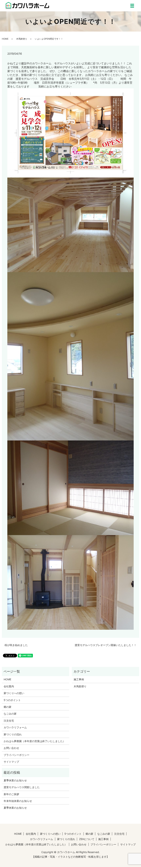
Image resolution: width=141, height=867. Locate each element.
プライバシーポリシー (16, 754)
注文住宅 (9, 720)
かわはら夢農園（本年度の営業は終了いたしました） (34, 741)
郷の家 (7, 706)
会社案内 (9, 686)
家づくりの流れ (13, 734)
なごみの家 (10, 713)
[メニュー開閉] (132, 6)
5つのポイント (12, 700)
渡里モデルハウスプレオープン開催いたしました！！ (105, 645)
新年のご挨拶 (11, 794)
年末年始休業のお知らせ (18, 800)
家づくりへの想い (14, 693)
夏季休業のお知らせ (15, 780)
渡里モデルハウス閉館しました (22, 787)
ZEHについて (86, 839)
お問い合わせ (11, 747)
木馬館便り (21, 38)
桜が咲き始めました (16, 645)
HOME (5, 38)
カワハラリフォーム (15, 727)
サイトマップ (11, 761)
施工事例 (79, 679)
